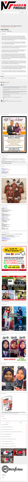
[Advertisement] (14, 19)
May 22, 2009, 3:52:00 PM (6, 84)
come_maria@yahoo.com (4, 241)
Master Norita (4, 418)
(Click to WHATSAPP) (6, 171)
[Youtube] (19, 12)
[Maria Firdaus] (14, 10)
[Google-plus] (22, 12)
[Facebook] (23, 12)
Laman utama (3, 477)
